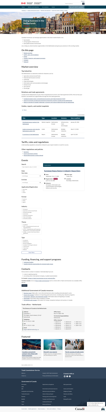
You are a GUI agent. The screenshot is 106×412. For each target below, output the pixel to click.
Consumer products (27, 218)
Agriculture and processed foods (30, 210)
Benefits (23, 399)
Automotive (25, 214)
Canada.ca (24, 10)
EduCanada (27, 298)
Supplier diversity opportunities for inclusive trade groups (38, 264)
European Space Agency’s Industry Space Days (62, 171)
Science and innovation (68, 388)
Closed (24, 192)
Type (23, 237)
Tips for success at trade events (74, 352)
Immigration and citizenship (27, 391)
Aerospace (25, 209)
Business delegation (27, 243)
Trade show (25, 248)
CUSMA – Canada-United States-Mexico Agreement (31, 232)
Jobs (22, 388)
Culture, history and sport (48, 394)
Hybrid (24, 202)
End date (24, 179)
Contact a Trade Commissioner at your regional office (41, 278)
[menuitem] (33, 7)
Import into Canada (29, 295)
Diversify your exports (50, 352)
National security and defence (49, 391)
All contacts (24, 384)
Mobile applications (32, 409)
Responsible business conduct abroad (33, 155)
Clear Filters (31, 252)
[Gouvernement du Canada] (31, 3)
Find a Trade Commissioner (42, 280)
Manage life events (67, 399)
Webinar (25, 249)
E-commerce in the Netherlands (31, 134)
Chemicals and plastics (28, 215)
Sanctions (26, 152)
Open (24, 191)
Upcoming (25, 189)
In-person (25, 199)
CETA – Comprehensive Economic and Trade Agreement (31, 227)
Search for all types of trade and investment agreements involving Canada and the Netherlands (48, 100)
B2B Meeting (26, 242)
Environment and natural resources (50, 388)
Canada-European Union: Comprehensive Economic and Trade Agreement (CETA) (44, 99)
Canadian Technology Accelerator (30, 245)
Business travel (27, 293)
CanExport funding (28, 262)
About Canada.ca (41, 409)
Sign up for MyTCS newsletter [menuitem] (76, 7)
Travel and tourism (25, 394)
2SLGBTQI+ (25, 224)
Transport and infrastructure (49, 399)
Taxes (23, 404)
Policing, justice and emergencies (49, 396)
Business (23, 396)
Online (24, 200)
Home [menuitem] (23, 7)
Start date (24, 173)
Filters (25, 110)
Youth (64, 396)
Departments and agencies (48, 384)
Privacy (59, 409)
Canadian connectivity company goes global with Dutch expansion (29, 353)
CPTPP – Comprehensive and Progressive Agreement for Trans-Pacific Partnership (31, 230)
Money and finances (47, 404)
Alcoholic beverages (27, 212)
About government (67, 384)
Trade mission (26, 246)
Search (24, 164)
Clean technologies (27, 217)
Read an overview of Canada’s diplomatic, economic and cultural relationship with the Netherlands (49, 102)
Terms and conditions (51, 409)
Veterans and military (67, 394)
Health (23, 401)
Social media (24, 409)
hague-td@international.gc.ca (31, 329)
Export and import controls (31, 153)
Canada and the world (47, 401)
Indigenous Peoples (67, 391)
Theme (24, 222)
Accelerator (25, 240)
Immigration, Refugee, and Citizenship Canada (35, 296)
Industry (24, 206)
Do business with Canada (30, 300)
